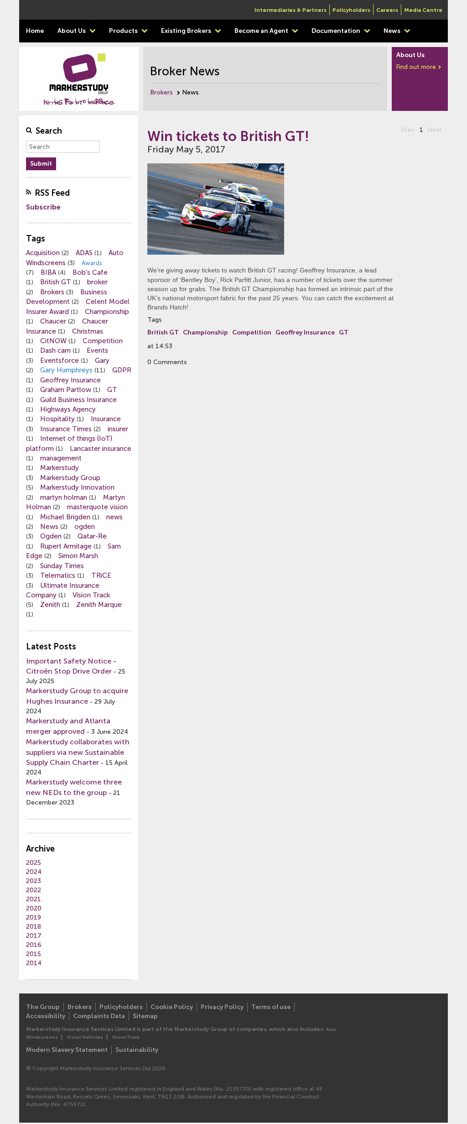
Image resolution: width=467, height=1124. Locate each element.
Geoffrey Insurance (70, 380)
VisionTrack (126, 1037)
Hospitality (57, 419)
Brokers (161, 92)
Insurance (106, 419)
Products (124, 31)
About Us (72, 31)
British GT (55, 282)
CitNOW (53, 341)
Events (97, 350)
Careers (387, 10)
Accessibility (45, 1016)
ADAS (84, 253)
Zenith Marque (99, 605)
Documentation (336, 31)
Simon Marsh (78, 556)
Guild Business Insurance (78, 400)
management (61, 458)
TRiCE (101, 575)
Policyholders (351, 10)
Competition (103, 341)
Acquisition (43, 253)
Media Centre (423, 10)
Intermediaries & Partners (290, 10)
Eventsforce (59, 360)
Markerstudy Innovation (77, 487)
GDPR (121, 370)
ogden (84, 527)
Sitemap (145, 1016)
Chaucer (53, 321)
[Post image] (273, 211)
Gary (102, 360)
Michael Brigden (65, 517)
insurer (118, 429)
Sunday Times (62, 566)
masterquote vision (97, 507)
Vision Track (91, 595)
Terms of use (271, 1007)
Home (35, 31)
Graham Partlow (65, 390)
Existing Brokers (187, 31)
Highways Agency (68, 409)
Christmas (87, 331)
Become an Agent (262, 31)
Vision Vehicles (85, 1037)
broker (97, 282)
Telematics (57, 575)
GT (112, 390)
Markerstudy (59, 468)
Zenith (50, 605)
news (114, 517)
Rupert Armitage (66, 546)
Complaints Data (99, 1016)
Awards (92, 263)
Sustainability (136, 1050)
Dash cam (55, 350)
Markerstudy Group (70, 478)
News (393, 31)
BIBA (48, 272)
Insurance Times (66, 429)
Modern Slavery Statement (67, 1050)
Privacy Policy (222, 1007)
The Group (43, 1007)
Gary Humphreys (66, 370)
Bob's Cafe (90, 272)
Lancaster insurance (100, 448)
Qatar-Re (92, 536)
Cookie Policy (171, 1007)
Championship (107, 312)
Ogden (51, 536)
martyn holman (63, 497)
